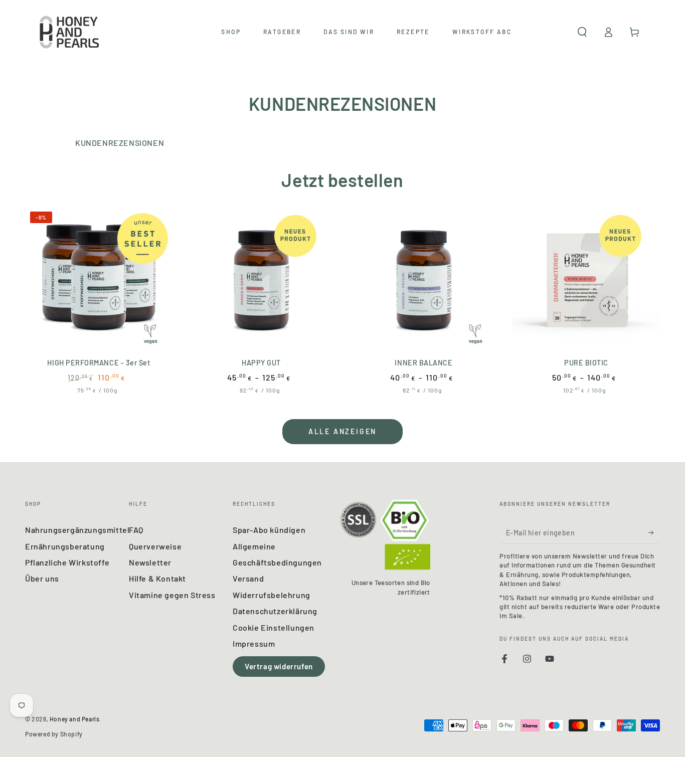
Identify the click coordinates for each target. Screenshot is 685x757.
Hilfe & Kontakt (157, 578)
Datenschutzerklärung (275, 611)
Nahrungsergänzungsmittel (77, 529)
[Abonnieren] (654, 532)
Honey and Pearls (75, 718)
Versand (248, 578)
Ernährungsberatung (65, 546)
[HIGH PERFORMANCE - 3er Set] (99, 280)
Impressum (254, 643)
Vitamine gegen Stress (172, 595)
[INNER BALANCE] (423, 280)
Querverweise (155, 546)
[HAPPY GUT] (261, 280)
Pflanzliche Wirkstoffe (67, 562)
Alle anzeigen (342, 431)
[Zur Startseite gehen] (70, 32)
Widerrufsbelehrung (271, 595)
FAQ (136, 529)
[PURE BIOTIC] (586, 280)
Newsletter (150, 562)
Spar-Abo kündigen (269, 529)
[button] (582, 32)
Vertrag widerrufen (279, 666)
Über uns (42, 578)
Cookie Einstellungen (273, 627)
